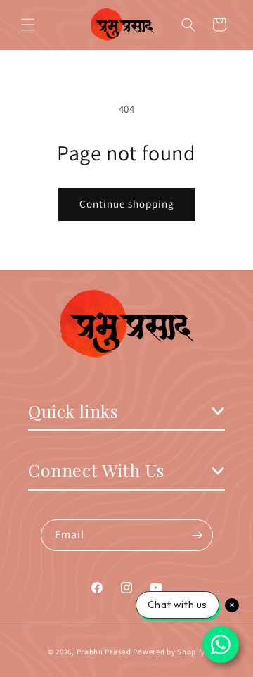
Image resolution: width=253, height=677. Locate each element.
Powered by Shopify (169, 652)
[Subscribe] (197, 535)
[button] (28, 24)
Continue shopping (126, 203)
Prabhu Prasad (104, 652)
